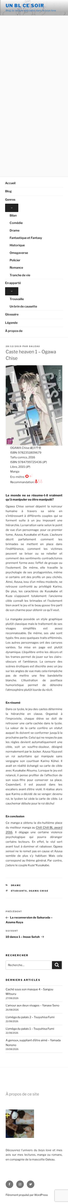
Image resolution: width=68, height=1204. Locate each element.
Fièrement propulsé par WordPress (27, 1194)
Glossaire (12, 314)
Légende (11, 323)
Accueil (10, 183)
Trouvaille (17, 299)
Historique (17, 245)
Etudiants (19, 891)
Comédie (16, 223)
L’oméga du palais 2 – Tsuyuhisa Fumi (30, 1017)
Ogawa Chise (39, 891)
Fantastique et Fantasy (26, 238)
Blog (8, 191)
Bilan (13, 215)
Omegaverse (19, 253)
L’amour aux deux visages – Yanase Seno (32, 1005)
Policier (15, 260)
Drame (14, 230)
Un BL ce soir (25, 5)
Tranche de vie (20, 275)
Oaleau (34, 346)
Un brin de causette (23, 306)
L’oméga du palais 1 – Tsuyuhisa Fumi (30, 1028)
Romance (16, 267)
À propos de (13, 331)
